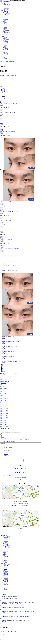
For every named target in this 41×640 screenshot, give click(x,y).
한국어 (5, 588)
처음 (3, 364)
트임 (5, 561)
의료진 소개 (6, 537)
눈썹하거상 (6, 557)
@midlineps (4, 594)
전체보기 (4, 88)
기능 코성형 (6, 566)
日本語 (5, 589)
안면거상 (4, 89)
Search (23, 0)
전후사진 (6, 578)
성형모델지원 (6, 580)
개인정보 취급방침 (7, 450)
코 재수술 (6, 565)
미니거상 (6, 544)
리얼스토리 (6, 579)
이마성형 (4, 90)
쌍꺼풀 (5, 560)
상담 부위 (2, 437)
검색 (15, 373)
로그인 (1, 100)
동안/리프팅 (4, 542)
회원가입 (6, 584)
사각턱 (5, 554)
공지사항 (6, 581)
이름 (1, 433)
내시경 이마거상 (7, 545)
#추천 (22, 611)
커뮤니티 (4, 575)
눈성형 (3, 93)
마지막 (3, 371)
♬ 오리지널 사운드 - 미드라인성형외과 (9, 598)
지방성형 (4, 91)
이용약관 (6, 451)
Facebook (1, 430)
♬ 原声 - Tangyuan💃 (20, 607)
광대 (5, 553)
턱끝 (5, 552)
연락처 (1, 435)
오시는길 (6, 454)
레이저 (5, 572)
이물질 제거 (6, 562)
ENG (5, 590)
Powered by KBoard (3, 374)
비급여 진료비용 (7, 455)
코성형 (3, 96)
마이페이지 (6, 585)
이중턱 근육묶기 (7, 547)
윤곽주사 (6, 574)
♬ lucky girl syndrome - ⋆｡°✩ (24, 616)
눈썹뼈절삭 (6, 551)
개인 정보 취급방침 (5, 441)
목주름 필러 (6, 571)
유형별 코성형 (7, 564)
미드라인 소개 (4, 535)
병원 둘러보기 (7, 538)
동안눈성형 (4, 92)
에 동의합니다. (8, 441)
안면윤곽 (4, 550)
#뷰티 (7, 603)
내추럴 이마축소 (7, 546)
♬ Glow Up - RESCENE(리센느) (14, 603)
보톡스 (5, 569)
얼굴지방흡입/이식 (7, 548)
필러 (5, 570)
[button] (20, 468)
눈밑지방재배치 (7, 556)
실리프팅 (6, 573)
